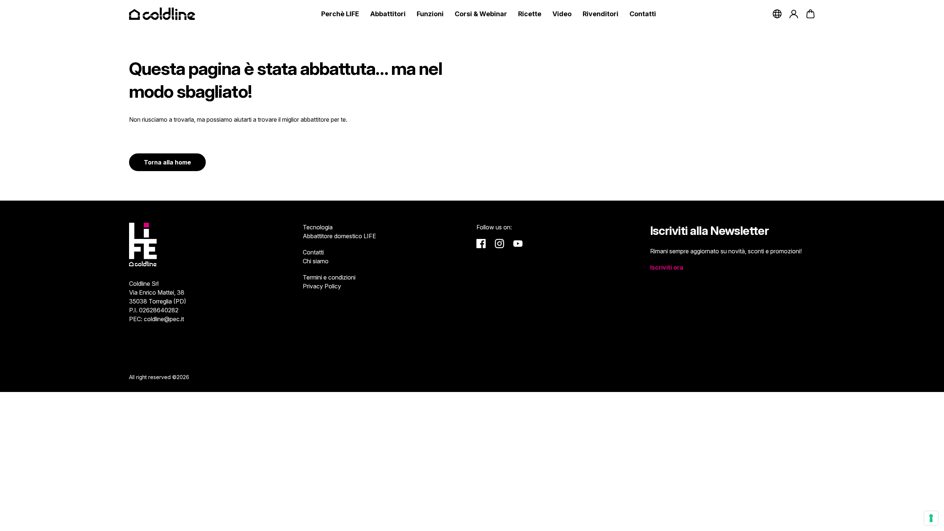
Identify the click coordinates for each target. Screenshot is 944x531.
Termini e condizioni (329, 277)
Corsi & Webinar (481, 14)
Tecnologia (318, 227)
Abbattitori (388, 14)
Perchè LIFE (340, 14)
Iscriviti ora (666, 267)
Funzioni (430, 14)
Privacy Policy (322, 286)
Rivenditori (600, 14)
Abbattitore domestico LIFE (339, 236)
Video (562, 14)
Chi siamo (316, 261)
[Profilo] (793, 13)
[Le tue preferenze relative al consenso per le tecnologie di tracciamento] (931, 518)
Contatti (642, 14)
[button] (810, 13)
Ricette (529, 14)
